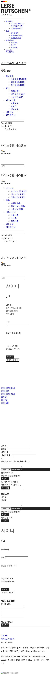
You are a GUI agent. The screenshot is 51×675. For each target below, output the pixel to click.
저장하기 (5, 478)
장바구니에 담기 (7, 592)
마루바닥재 (10, 40)
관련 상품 (5, 402)
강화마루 (14, 42)
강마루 (13, 45)
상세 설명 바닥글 (8, 394)
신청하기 (5, 625)
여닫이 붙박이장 (17, 26)
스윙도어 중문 (16, 38)
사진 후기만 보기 (11, 481)
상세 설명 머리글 (8, 388)
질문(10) (4, 399)
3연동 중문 (15, 33)
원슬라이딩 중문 (17, 35)
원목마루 (14, 47)
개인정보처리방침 (7, 639)
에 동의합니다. (16, 461)
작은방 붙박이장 (17, 28)
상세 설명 (5, 391)
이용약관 (4, 635)
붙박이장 (9, 21)
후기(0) (4, 397)
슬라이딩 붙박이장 (17, 23)
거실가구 (9, 49)
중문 (7, 31)
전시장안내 (10, 52)
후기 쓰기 (5, 488)
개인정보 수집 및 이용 (10, 461)
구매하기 (5, 521)
